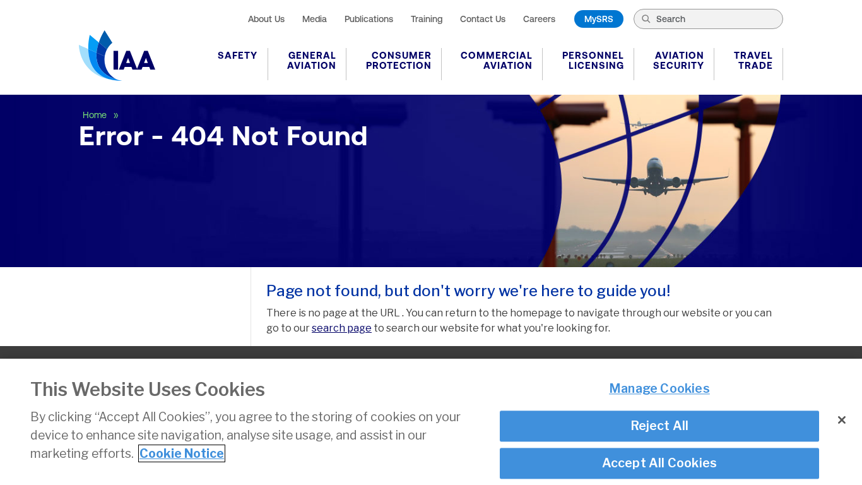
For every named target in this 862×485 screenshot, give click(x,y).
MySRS (598, 19)
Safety (237, 55)
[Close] (842, 420)
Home (96, 115)
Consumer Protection (399, 60)
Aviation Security (678, 60)
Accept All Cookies (659, 462)
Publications (369, 19)
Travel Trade (753, 60)
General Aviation (311, 60)
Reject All (659, 425)
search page (342, 328)
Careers (539, 19)
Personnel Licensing (593, 60)
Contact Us (482, 19)
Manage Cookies (659, 389)
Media (314, 19)
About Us (266, 19)
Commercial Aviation (497, 60)
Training (426, 19)
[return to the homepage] (117, 55)
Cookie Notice (181, 453)
